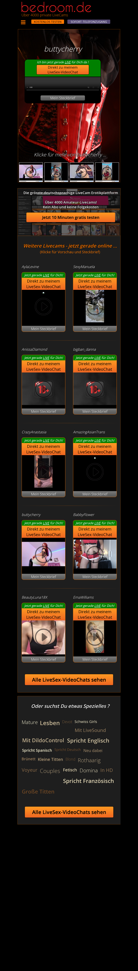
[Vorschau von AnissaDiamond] (43, 403)
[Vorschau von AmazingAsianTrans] (95, 457)
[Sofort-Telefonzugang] (29, 20)
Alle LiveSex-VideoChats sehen (69, 679)
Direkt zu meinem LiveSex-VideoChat (63, 69)
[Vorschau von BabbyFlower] (95, 568)
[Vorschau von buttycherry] (43, 568)
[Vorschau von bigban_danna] (95, 403)
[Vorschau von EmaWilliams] (95, 651)
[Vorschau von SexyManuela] (95, 320)
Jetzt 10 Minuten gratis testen (70, 217)
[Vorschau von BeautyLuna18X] (43, 637)
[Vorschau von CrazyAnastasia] (43, 486)
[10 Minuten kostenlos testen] (27, 20)
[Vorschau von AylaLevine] (43, 292)
